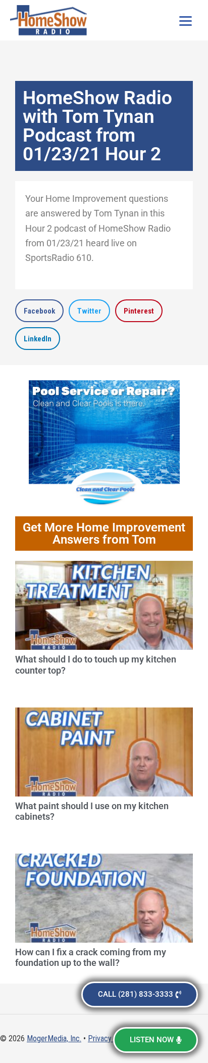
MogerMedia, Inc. (54, 1038)
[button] (39, 310)
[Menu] (185, 20)
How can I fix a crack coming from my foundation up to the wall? (90, 957)
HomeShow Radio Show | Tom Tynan (50, 20)
